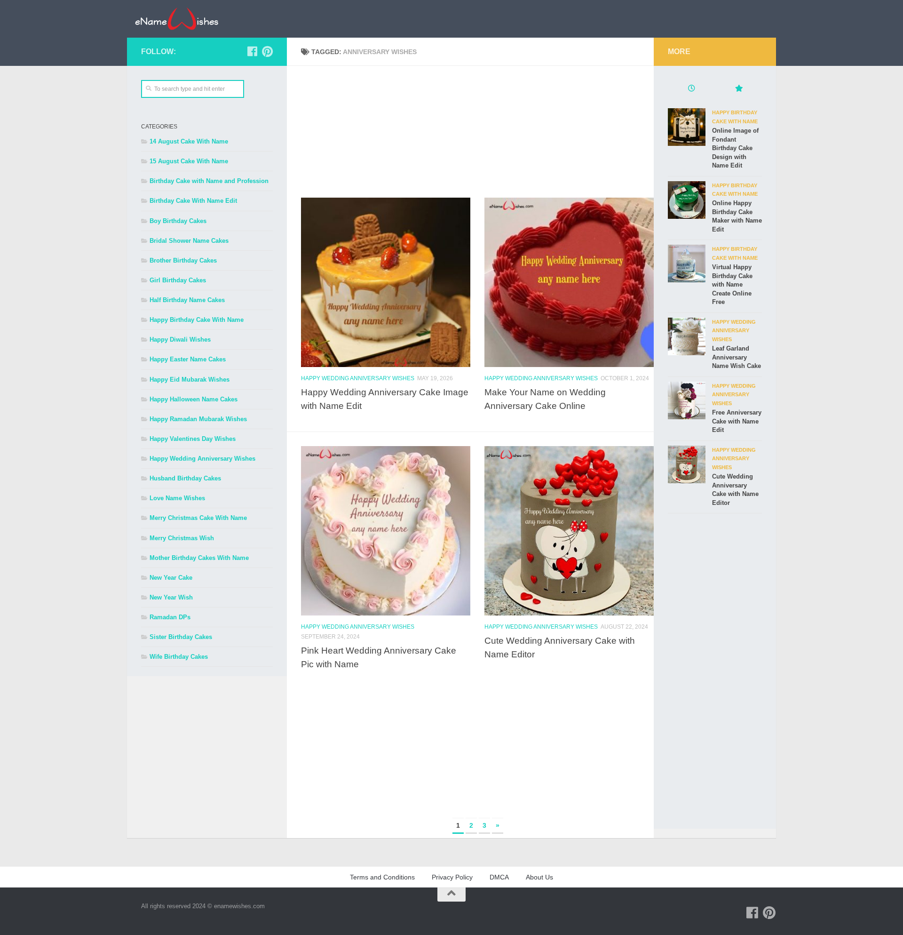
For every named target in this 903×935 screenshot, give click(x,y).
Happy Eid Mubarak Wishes (190, 379)
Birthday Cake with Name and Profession (209, 180)
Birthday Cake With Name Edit (193, 200)
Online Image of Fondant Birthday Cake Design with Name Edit (735, 148)
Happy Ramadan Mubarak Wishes (198, 419)
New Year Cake (171, 577)
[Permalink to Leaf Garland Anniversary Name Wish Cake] (686, 336)
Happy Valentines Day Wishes (193, 438)
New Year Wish (171, 597)
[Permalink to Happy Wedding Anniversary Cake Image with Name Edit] (385, 282)
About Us (539, 877)
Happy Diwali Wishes (180, 339)
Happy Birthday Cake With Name (197, 319)
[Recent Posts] (691, 89)
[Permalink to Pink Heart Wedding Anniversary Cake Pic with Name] (385, 530)
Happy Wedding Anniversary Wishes (357, 378)
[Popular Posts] (738, 89)
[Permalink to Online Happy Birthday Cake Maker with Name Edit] (686, 200)
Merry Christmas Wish (182, 538)
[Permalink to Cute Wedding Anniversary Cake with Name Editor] (569, 530)
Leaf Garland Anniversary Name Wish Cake (736, 357)
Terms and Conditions (382, 877)
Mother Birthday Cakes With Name (199, 557)
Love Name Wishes (177, 498)
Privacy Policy (452, 877)
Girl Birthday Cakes (178, 280)
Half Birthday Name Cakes (187, 300)
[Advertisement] (477, 132)
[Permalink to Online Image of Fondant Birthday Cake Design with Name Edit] (686, 127)
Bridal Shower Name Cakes (189, 240)
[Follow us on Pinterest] (267, 51)
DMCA (499, 877)
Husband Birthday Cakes (185, 478)
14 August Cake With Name (189, 141)
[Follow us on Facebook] (252, 51)
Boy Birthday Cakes (178, 220)
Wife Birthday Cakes (179, 656)
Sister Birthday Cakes (181, 636)
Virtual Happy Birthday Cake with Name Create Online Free (732, 284)
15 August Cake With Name (189, 161)
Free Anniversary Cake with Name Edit (736, 421)
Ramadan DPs (170, 617)
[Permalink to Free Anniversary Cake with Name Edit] (686, 400)
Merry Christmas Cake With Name (198, 517)
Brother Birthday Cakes (183, 260)
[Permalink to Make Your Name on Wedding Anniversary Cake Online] (569, 282)
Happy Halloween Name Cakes (194, 399)
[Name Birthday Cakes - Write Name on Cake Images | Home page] (176, 19)
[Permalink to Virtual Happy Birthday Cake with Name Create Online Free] (686, 263)
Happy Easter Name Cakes (188, 359)
